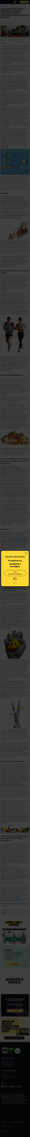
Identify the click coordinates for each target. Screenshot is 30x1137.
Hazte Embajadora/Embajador (15, 573)
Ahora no (15, 582)
